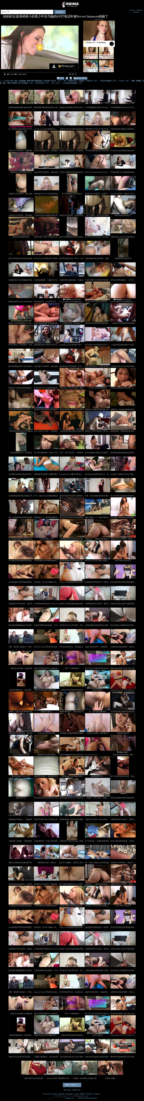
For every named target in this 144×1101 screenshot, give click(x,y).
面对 (11, 81)
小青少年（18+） (92, 81)
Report (61, 78)
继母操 (14, 83)
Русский (46, 1094)
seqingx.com (69, 1098)
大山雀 (6, 81)
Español (61, 1094)
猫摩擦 (138, 81)
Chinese (97, 1094)
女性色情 (46, 81)
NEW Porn (140, 10)
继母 (9, 83)
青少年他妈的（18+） (26, 83)
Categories (136, 12)
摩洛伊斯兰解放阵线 (34, 81)
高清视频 (22, 81)
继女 (4, 83)
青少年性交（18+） (43, 83)
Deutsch (54, 1094)
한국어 (82, 1094)
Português (69, 1094)
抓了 (65, 81)
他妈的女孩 (72, 81)
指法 (16, 81)
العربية (76, 1094)
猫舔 (133, 81)
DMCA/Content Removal (87, 1098)
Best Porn (132, 10)
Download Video (81, 78)
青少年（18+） (57, 81)
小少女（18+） (124, 81)
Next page (70, 1085)
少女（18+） (56, 83)
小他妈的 (81, 81)
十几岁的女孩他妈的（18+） (73, 83)
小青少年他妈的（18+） (109, 81)
